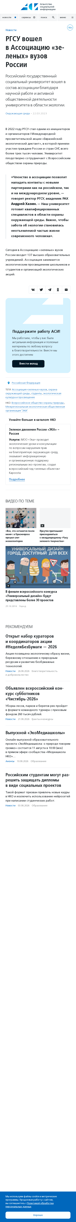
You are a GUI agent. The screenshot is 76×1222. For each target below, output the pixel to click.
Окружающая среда (18, 113)
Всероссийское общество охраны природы (38, 402)
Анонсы (10, 761)
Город (22, 606)
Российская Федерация (26, 382)
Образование (38, 761)
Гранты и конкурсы (42, 719)
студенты (36, 393)
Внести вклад (28, 363)
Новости (11, 30)
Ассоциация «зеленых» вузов (29, 389)
